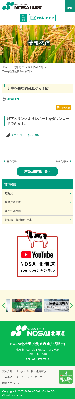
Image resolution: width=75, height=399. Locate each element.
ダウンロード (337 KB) (25, 135)
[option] (22, 305)
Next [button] (71, 305)
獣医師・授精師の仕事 (18, 219)
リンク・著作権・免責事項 (31, 371)
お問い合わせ (45, 17)
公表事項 (7, 377)
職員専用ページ (11, 382)
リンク (19, 377)
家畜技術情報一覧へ (37, 171)
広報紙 (9, 193)
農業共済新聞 (13, 202)
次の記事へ (62, 161)
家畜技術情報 (13, 211)
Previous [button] (3, 305)
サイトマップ (34, 377)
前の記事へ (13, 161)
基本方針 (7, 371)
